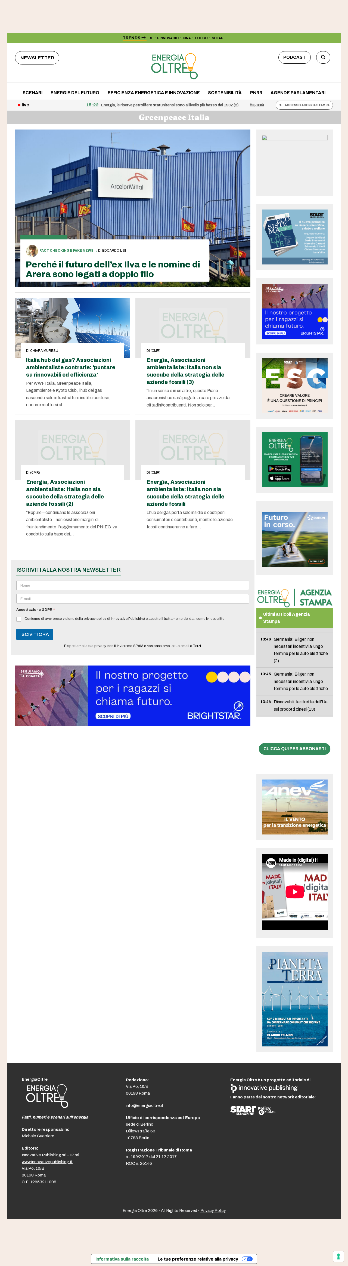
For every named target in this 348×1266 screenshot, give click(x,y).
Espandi (257, 104)
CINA (187, 38)
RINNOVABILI (168, 38)
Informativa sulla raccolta (122, 1259)
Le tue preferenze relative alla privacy (198, 1259)
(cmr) (155, 351)
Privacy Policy (213, 1210)
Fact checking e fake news (66, 250)
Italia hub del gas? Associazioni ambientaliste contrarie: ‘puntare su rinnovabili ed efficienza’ (70, 367)
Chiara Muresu (44, 351)
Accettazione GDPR (35, 610)
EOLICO (201, 38)
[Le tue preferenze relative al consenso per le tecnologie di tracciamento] (338, 1256)
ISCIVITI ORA (34, 634)
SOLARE (219, 38)
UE (150, 38)
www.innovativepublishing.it (47, 1162)
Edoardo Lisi (114, 250)
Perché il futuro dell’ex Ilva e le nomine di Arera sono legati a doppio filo (113, 269)
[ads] (132, 724)
